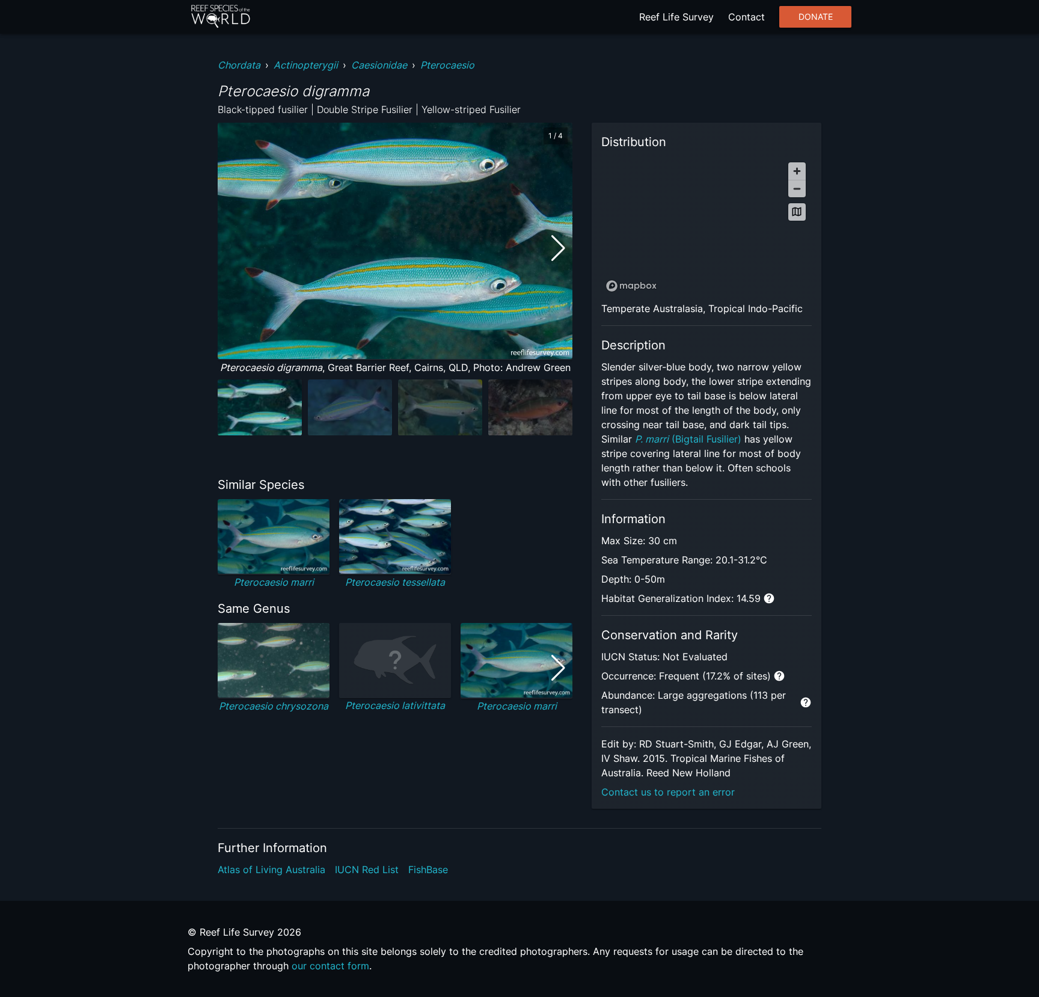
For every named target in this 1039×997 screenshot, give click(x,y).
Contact (746, 17)
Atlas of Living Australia (271, 870)
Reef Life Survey (676, 17)
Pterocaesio (447, 65)
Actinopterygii (306, 65)
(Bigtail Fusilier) (688, 439)
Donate (815, 17)
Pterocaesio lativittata (395, 705)
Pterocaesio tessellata (395, 582)
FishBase (428, 870)
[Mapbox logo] (631, 286)
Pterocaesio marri (274, 582)
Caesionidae (379, 65)
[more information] (769, 598)
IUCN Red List (367, 870)
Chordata (239, 65)
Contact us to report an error (668, 792)
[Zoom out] (797, 188)
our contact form (330, 966)
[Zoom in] (797, 171)
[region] (706, 226)
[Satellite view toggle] (797, 212)
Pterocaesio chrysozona (273, 706)
